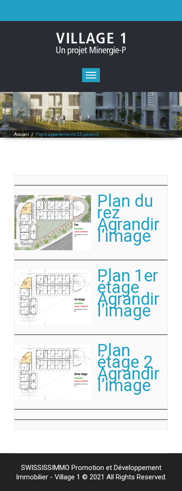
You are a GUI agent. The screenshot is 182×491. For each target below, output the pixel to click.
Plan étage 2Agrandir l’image (128, 368)
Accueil (21, 134)
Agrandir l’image (128, 305)
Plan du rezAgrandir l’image (128, 218)
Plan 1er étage (127, 281)
